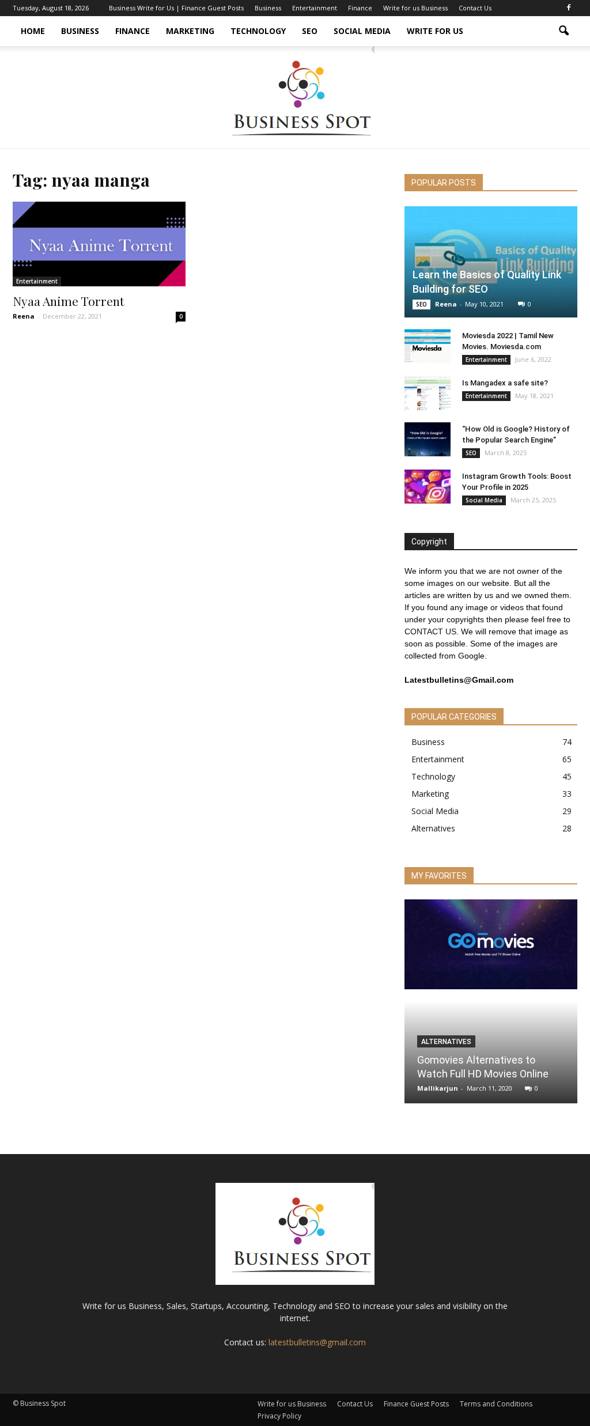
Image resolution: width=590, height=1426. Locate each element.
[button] (563, 31)
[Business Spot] (295, 97)
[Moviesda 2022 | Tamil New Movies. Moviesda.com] (427, 346)
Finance (360, 7)
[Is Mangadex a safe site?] (427, 393)
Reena (24, 316)
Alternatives (433, 828)
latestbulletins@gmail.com (317, 1342)
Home (33, 30)
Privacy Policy (279, 1416)
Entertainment (314, 7)
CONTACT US (430, 631)
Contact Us (475, 7)
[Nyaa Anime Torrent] (99, 244)
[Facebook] (568, 8)
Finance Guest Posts (416, 1404)
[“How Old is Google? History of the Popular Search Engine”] (427, 439)
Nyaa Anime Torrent (68, 301)
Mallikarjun (437, 1088)
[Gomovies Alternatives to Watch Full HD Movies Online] (490, 944)
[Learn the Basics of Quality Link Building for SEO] (490, 261)
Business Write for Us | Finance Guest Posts (176, 7)
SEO (309, 30)
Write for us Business (415, 7)
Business (268, 7)
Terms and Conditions (496, 1404)
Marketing (190, 30)
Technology (258, 30)
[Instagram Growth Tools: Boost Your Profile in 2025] (427, 487)
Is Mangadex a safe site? (505, 383)
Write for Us (435, 30)
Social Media (362, 30)
